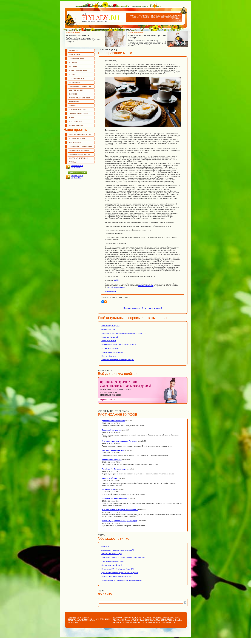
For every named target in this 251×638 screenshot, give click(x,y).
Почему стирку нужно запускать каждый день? (118, 345)
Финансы (73, 94)
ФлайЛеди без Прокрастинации (114, 469)
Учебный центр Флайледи (73, 32)
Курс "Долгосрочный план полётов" (145, 35)
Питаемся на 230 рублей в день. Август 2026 (118, 569)
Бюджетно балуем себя (110, 337)
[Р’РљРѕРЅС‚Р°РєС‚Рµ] (102, 301)
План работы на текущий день (77, 177)
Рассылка (73, 66)
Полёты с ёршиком (108, 356)
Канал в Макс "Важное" (78, 158)
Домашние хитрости (77, 109)
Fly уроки (73, 62)
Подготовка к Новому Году (80, 86)
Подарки (72, 106)
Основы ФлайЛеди (109, 478)
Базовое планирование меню (113, 450)
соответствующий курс (116, 288)
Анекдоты (105, 546)
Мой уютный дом (76, 90)
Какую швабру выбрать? (110, 326)
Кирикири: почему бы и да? (111, 554)
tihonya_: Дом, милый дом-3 (111, 565)
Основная (73, 51)
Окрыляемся (74, 82)
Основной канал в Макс (79, 150)
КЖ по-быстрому (108, 489)
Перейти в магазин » (108, 399)
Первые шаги (74, 55)
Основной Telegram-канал (80, 146)
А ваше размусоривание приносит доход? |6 (118, 550)
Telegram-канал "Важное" (80, 154)
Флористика (74, 102)
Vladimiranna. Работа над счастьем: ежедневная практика (123, 558)
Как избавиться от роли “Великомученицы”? (117, 360)
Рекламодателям (76, 125)
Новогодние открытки (132, 308)
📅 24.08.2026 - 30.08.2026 (138, 42)
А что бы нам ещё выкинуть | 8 (112, 561)
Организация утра (108, 329)
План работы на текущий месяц (77, 167)
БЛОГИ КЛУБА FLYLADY (77, 138)
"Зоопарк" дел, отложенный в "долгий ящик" (119, 521)
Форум (71, 117)
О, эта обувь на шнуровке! (152, 308)
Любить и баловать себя (79, 98)
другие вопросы (110, 291)
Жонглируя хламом (108, 341)
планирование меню (145, 286)
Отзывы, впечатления (78, 113)
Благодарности (75, 121)
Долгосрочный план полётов (113, 421)
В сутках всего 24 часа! (109, 348)
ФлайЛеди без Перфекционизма (114, 499)
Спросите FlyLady (76, 78)
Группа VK (73, 162)
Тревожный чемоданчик (111, 430)
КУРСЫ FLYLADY (75, 142)
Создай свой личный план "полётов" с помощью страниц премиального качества (116, 392)
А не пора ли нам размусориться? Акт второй (119, 441)
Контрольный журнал (78, 70)
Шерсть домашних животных (112, 352)
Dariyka (116, 280)
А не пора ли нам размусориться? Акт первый (120, 510)
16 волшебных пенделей (111, 460)
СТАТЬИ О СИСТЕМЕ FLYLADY (80, 135)
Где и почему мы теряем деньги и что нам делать (119, 573)
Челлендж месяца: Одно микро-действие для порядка (121, 580)
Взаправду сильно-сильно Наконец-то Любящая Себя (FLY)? (124, 333)
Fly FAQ (72, 74)
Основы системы (76, 58)
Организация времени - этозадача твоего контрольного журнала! (125, 384)
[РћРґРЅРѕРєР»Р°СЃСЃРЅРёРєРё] (105, 301)
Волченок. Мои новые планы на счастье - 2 (117, 576)
